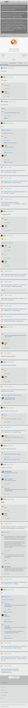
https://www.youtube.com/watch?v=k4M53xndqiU (14, 582)
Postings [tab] (20, 63)
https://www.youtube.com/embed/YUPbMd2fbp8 (13, 430)
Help (2, 698)
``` (5, 84)
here (8, 9)
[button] (10, 1)
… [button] (11, 677)
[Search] (26, 1)
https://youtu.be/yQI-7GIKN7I (8, 365)
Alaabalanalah (7, 471)
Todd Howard (7, 566)
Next (17, 677)
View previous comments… (8, 133)
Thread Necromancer (9, 398)
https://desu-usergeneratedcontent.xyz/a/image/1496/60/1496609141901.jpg (15, 627)
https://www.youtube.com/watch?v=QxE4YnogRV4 (14, 274)
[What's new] (23, 1)
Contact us (3, 690)
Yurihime (5, 101)
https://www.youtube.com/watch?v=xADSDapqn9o (9, 203)
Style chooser (3, 687)
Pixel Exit (7, 706)
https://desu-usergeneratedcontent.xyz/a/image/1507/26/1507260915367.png (15, 605)
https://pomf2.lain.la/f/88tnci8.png (12, 112)
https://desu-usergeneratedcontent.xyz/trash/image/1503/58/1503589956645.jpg (15, 489)
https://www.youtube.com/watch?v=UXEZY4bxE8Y (14, 181)
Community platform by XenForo (13, 704)
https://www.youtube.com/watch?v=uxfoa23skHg (14, 319)
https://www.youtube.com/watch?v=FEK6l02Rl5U (13, 309)
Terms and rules (4, 692)
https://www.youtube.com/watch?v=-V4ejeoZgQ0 (14, 285)
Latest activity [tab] (12, 63)
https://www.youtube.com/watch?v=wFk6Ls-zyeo (13, 298)
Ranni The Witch (8, 479)
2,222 (3, 56)
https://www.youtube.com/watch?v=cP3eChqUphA (14, 646)
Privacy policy (3, 695)
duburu (5, 68)
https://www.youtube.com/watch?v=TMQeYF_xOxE (9, 669)
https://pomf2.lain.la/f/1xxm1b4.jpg (12, 454)
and (11, 142)
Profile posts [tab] (4, 63)
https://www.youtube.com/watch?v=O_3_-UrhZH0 (14, 657)
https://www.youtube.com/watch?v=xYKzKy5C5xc (14, 191)
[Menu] (2, 2)
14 (13, 677)
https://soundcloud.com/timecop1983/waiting (13, 170)
